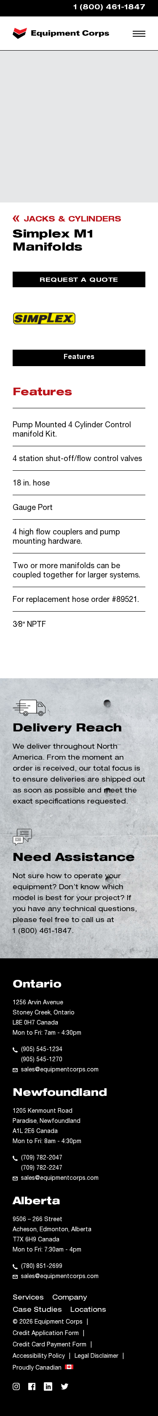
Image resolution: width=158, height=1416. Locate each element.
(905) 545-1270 (41, 1060)
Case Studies (37, 1310)
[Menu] (139, 33)
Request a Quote (79, 280)
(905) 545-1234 (41, 1050)
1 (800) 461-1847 (42, 931)
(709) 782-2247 (41, 1168)
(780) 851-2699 (41, 1267)
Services (28, 1298)
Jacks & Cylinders (72, 220)
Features (79, 357)
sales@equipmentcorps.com (60, 1070)
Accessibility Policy (39, 1356)
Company (69, 1298)
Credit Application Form (46, 1334)
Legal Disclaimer (96, 1356)
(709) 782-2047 (41, 1158)
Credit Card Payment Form (49, 1345)
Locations (88, 1310)
